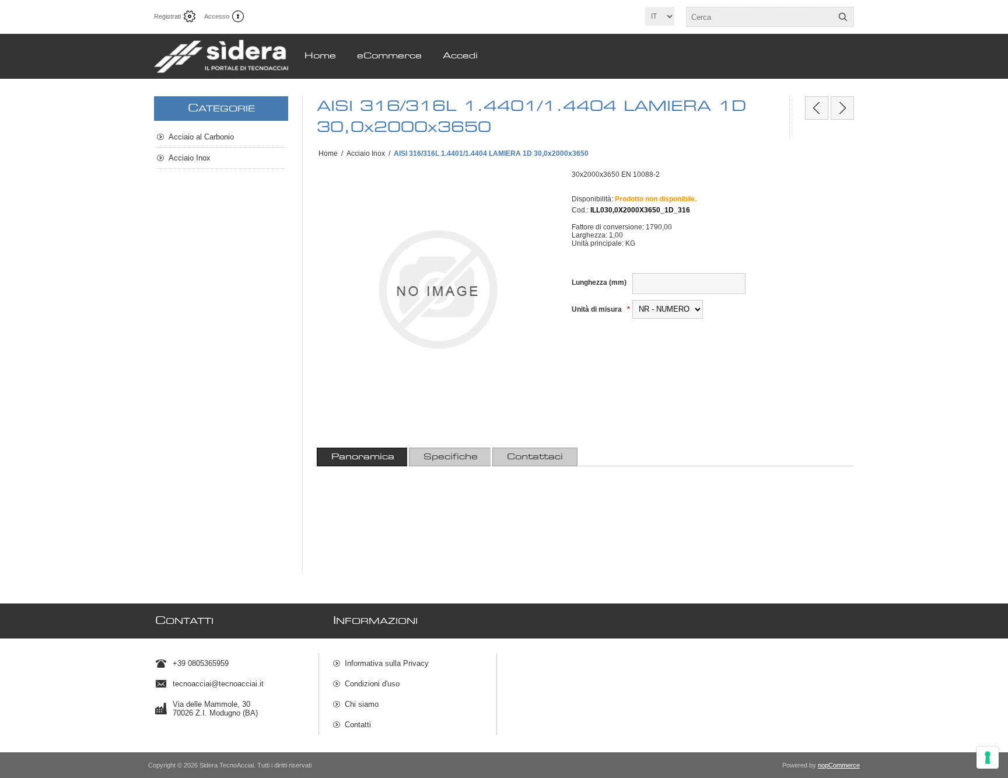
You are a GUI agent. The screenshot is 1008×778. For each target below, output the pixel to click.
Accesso (216, 16)
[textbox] (759, 17)
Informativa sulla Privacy (387, 663)
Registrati (167, 16)
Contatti (358, 724)
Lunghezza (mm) (599, 282)
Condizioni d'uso (372, 683)
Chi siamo (362, 704)
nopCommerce (839, 765)
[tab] (363, 457)
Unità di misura (598, 309)
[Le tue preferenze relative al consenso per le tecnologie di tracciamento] (988, 757)
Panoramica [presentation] (362, 457)
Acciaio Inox (190, 157)
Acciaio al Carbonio (201, 136)
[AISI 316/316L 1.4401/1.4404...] (816, 108)
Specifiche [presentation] (451, 457)
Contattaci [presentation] (535, 457)
